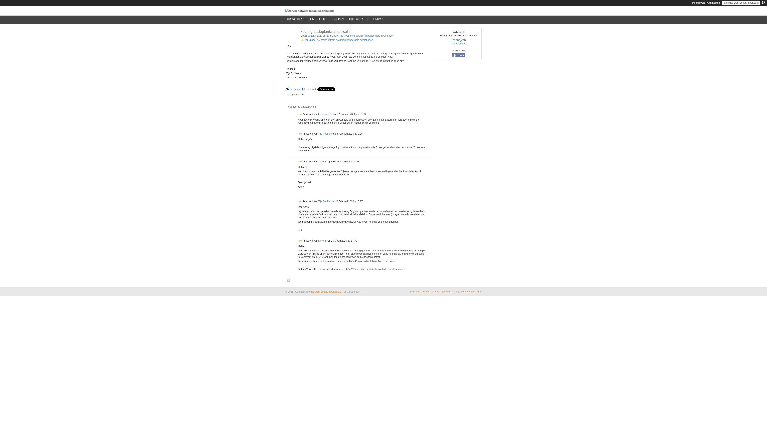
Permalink (300, 114)
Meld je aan (460, 43)
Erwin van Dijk (326, 114)
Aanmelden (713, 2)
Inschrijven (698, 2)
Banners (414, 291)
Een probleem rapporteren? (437, 291)
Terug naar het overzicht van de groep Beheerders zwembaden (339, 40)
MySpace (295, 89)
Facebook (311, 89)
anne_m (322, 161)
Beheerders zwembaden (380, 35)
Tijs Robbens (346, 35)
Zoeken (763, 2)
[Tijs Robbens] (291, 40)
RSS (288, 280)
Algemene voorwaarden (468, 291)
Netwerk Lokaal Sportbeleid (326, 291)
